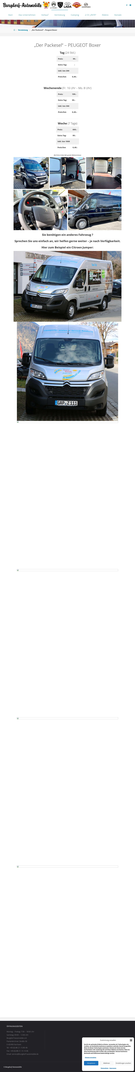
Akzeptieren (91, 1063)
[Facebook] (126, 5)
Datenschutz (104, 1068)
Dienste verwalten (90, 1057)
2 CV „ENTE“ (90, 15)
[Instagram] (130, 5)
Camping (75, 15)
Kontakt (117, 15)
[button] (131, 1040)
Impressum (112, 1068)
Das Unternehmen (27, 15)
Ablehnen (106, 1063)
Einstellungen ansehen (123, 1063)
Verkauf (44, 15)
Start (10, 15)
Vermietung (59, 15)
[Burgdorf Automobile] (47, 5)
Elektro (105, 15)
